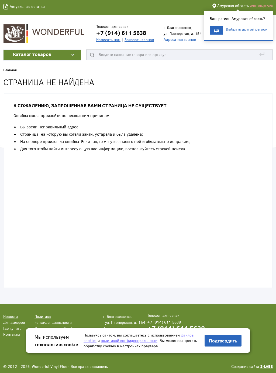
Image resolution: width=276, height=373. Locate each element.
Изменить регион (261, 6)
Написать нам (108, 39)
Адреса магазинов (180, 39)
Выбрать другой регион (246, 29)
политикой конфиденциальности (129, 340)
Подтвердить (223, 341)
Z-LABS (266, 366)
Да (216, 30)
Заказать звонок (139, 39)
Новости (10, 316)
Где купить (12, 328)
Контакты (11, 334)
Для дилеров (14, 322)
